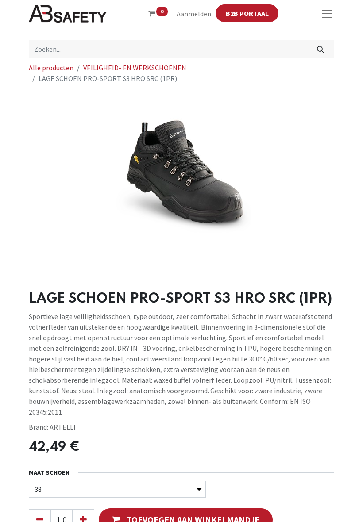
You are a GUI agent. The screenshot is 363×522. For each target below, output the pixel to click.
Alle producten (51, 67)
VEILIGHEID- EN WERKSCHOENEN (134, 67)
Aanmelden (194, 13)
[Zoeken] (320, 49)
